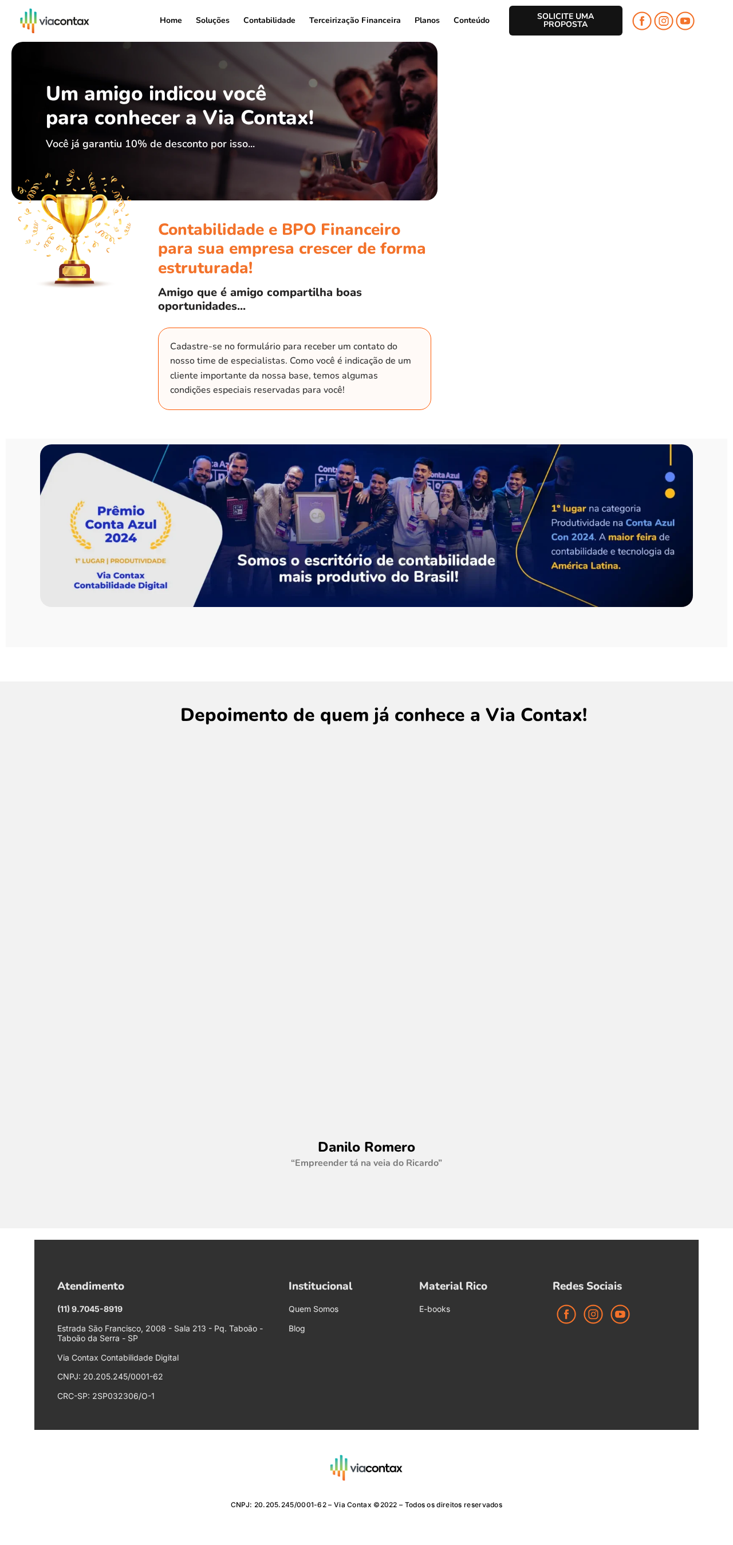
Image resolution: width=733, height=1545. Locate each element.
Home (171, 20)
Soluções (213, 20)
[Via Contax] (54, 21)
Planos (427, 20)
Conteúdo (472, 20)
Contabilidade (269, 20)
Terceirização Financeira (355, 20)
